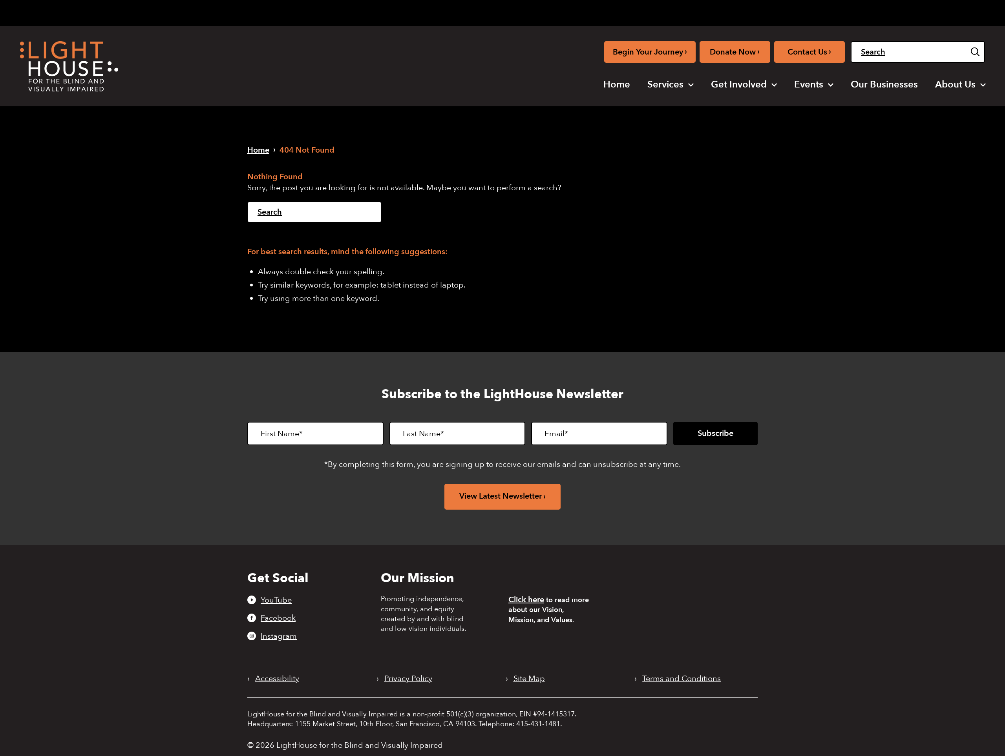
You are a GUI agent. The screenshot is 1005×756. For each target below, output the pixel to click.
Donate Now (735, 51)
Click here (526, 599)
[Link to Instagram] (817, 11)
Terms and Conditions (681, 678)
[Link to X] (832, 11)
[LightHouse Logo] (69, 66)
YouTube (276, 600)
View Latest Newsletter (500, 496)
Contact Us (809, 51)
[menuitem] (617, 85)
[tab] (871, 12)
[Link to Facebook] (804, 11)
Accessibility (277, 678)
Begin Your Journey (650, 51)
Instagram (279, 636)
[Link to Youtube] (791, 11)
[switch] (945, 12)
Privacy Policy (408, 678)
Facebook (278, 618)
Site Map (529, 678)
